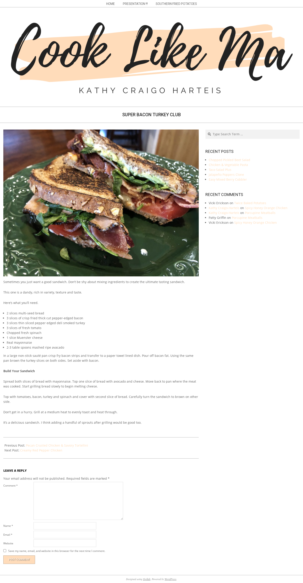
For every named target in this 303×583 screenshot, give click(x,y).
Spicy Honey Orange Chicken (266, 208)
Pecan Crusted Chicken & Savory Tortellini (57, 445)
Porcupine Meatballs (260, 213)
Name (8, 526)
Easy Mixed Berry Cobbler (228, 179)
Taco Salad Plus (220, 170)
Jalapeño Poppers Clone (226, 174)
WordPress (170, 579)
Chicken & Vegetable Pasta (228, 165)
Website (8, 543)
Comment (10, 485)
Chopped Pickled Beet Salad (229, 160)
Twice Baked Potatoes (250, 203)
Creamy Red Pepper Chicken (41, 450)
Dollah (146, 579)
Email (7, 535)
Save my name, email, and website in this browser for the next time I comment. (56, 551)
